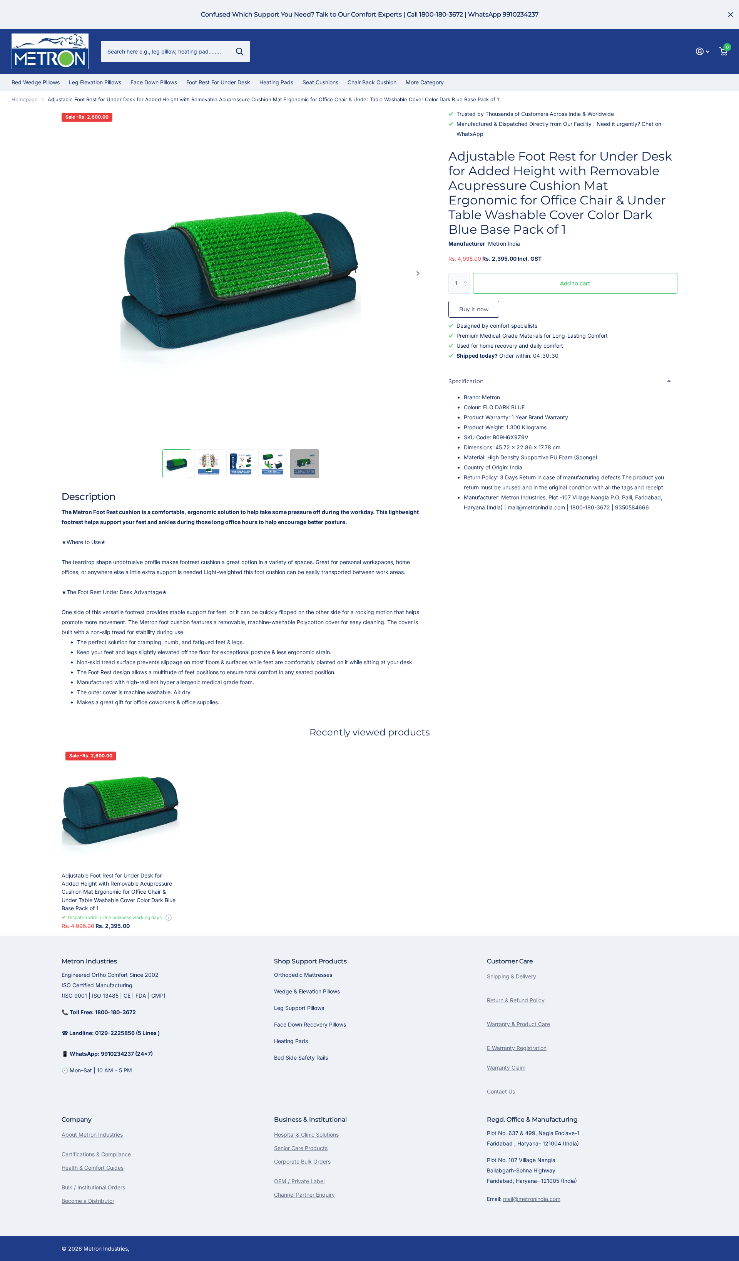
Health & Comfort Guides (93, 1167)
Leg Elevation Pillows (95, 82)
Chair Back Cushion (372, 82)
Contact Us (501, 1091)
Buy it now (473, 309)
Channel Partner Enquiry (304, 1194)
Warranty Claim (506, 1067)
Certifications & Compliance (96, 1154)
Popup (169, 917)
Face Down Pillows (153, 82)
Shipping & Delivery (511, 976)
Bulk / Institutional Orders (93, 1187)
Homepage (25, 99)
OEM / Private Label (299, 1181)
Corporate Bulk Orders (302, 1161)
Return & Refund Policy (516, 1000)
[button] (418, 273)
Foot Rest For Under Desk (218, 82)
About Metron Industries (92, 1134)
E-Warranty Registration (517, 1048)
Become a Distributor (88, 1200)
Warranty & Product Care (518, 1024)
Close (730, 14)
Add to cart (575, 283)
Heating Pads (276, 82)
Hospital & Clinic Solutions (306, 1134)
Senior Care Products (301, 1148)
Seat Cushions (320, 82)
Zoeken (239, 51)
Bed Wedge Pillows (36, 82)
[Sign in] (703, 51)
